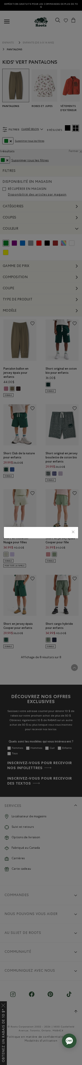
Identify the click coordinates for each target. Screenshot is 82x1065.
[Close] (73, 532)
